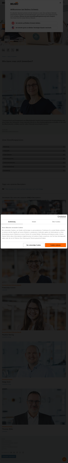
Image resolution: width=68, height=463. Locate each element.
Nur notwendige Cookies (34, 245)
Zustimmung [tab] (12, 221)
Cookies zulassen (55, 245)
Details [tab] (34, 221)
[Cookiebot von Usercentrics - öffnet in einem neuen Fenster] (59, 217)
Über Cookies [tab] (56, 221)
